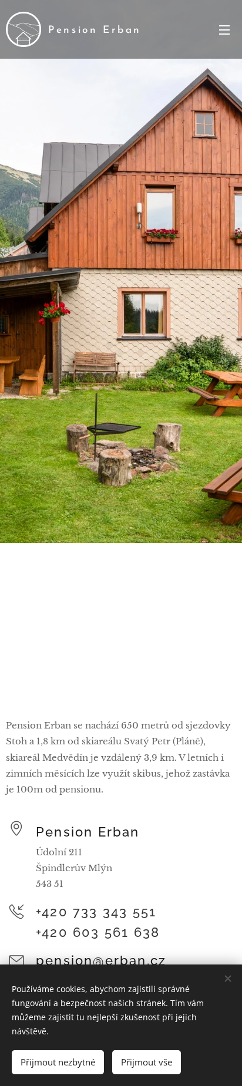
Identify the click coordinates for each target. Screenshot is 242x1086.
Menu (224, 29)
